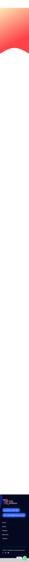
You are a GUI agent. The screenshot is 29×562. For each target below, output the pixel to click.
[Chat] (25, 558)
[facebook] (2, 552)
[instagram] (5, 552)
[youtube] (8, 552)
